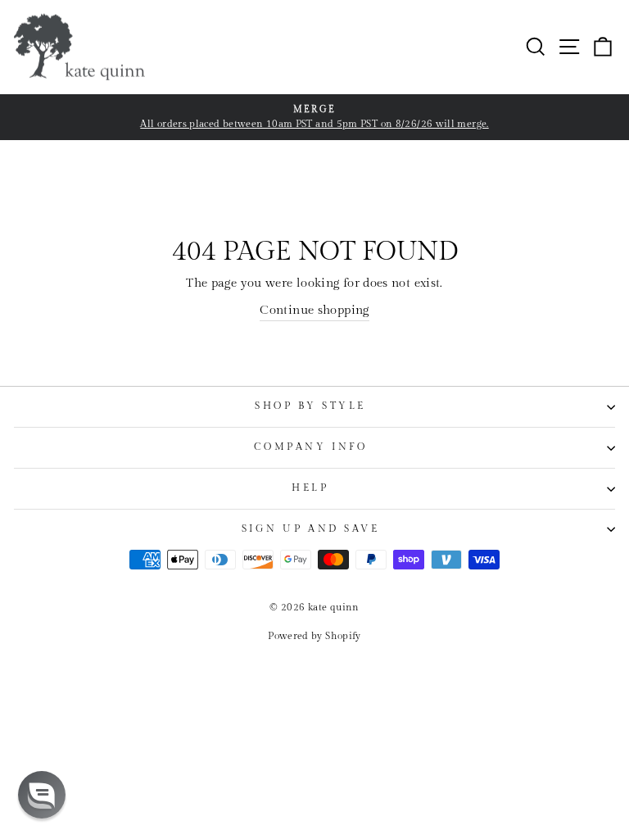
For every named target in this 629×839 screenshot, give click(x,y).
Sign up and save (311, 529)
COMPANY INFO (310, 447)
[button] (42, 795)
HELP (310, 488)
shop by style (310, 406)
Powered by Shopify (314, 636)
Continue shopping (314, 310)
